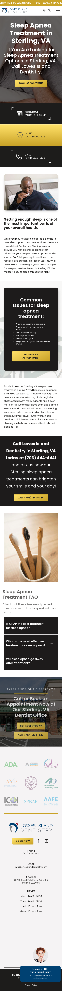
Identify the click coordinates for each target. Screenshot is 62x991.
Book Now (23, 841)
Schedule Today (31, 726)
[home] (14, 10)
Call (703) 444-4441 (31, 497)
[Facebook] (38, 841)
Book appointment (30, 83)
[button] (58, 10)
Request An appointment (31, 356)
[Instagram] (46, 841)
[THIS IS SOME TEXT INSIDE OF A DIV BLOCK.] (45, 10)
